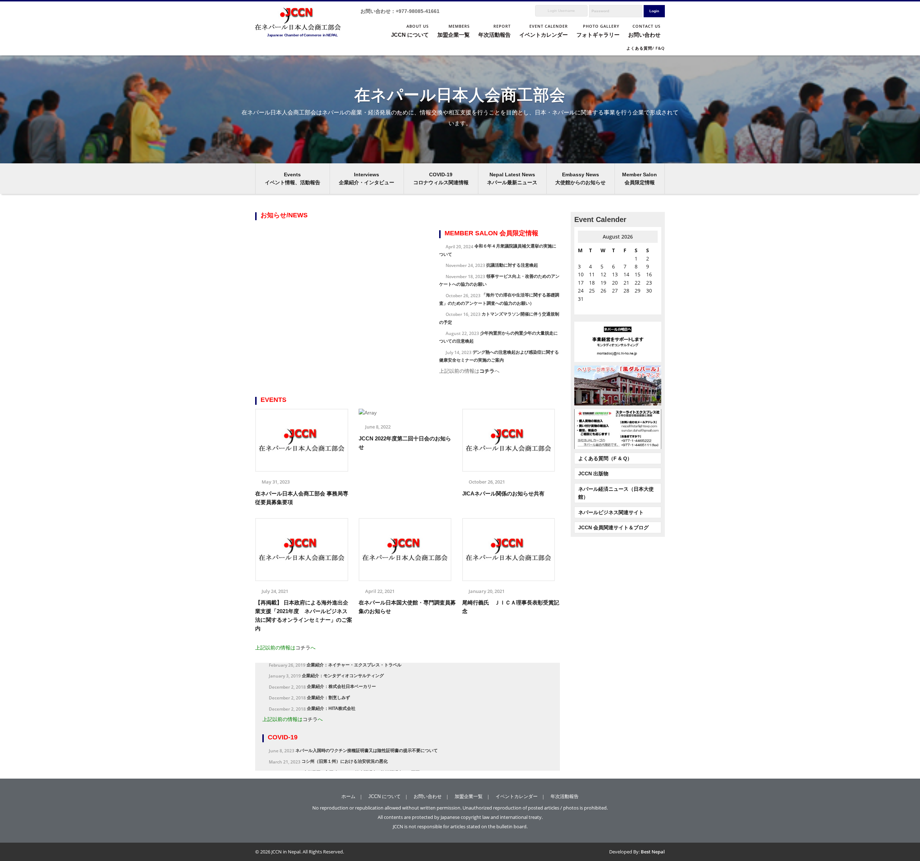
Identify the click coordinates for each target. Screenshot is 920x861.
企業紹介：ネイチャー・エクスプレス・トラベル (335, 721)
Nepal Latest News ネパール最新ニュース (512, 178)
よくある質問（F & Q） (605, 458)
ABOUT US (410, 30)
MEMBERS (453, 30)
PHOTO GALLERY (598, 30)
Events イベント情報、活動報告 (292, 178)
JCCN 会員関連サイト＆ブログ (613, 527)
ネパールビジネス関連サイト (611, 512)
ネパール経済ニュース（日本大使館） (616, 493)
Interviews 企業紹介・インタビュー (366, 178)
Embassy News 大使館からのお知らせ (580, 178)
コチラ (486, 371)
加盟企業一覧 (469, 796)
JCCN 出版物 (593, 473)
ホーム (348, 796)
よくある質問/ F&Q (645, 48)
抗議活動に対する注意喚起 (492, 265)
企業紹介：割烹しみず (309, 754)
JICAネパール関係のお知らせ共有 (503, 493)
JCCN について (384, 796)
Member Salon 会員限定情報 (639, 178)
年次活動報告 (565, 796)
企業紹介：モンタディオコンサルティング (326, 732)
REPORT (494, 30)
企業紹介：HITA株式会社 (312, 765)
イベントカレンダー (517, 796)
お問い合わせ (428, 796)
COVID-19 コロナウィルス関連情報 (441, 178)
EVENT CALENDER (543, 30)
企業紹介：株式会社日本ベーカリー (322, 743)
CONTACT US (644, 30)
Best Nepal (653, 851)
